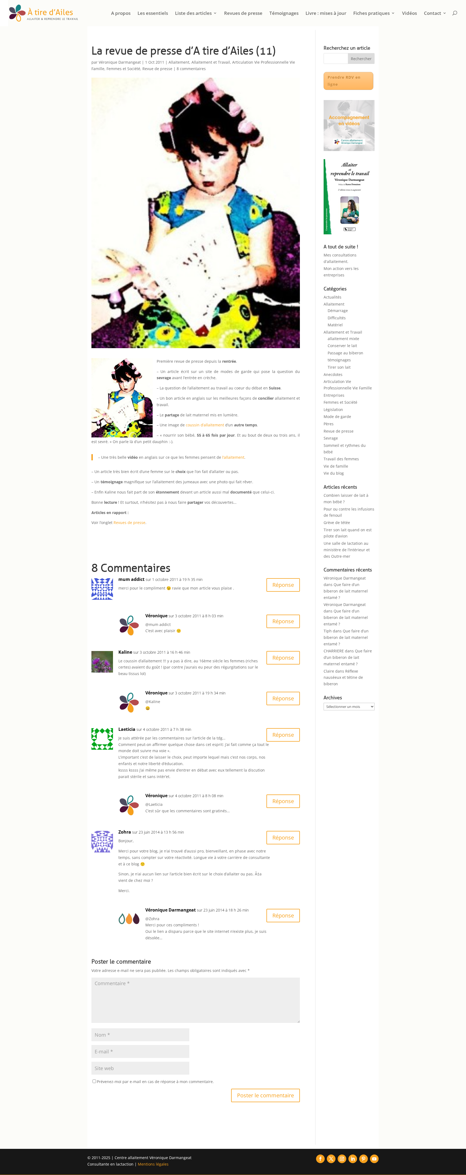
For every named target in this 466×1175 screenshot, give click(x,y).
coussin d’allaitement (205, 424)
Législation (333, 409)
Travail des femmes (341, 458)
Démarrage (338, 310)
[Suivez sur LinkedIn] (352, 1159)
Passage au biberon (345, 352)
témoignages (339, 359)
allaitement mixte (343, 338)
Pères (329, 423)
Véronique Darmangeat (120, 62)
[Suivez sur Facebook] (320, 1159)
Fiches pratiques (371, 13)
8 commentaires (191, 68)
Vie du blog (334, 473)
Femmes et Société (123, 68)
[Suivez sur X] (331, 1159)
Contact (432, 13)
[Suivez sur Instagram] (342, 1159)
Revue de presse (157, 68)
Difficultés (337, 317)
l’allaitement (233, 457)
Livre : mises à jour (326, 13)
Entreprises (334, 395)
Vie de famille (336, 466)
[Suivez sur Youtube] (374, 1159)
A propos (121, 13)
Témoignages (284, 13)
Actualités (332, 297)
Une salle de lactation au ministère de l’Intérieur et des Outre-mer (347, 550)
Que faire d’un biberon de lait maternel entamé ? (346, 591)
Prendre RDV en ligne (344, 81)
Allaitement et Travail (210, 62)
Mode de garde (337, 416)
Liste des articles (193, 13)
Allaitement (179, 62)
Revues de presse (243, 13)
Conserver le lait (342, 345)
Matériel (335, 324)
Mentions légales (153, 1164)
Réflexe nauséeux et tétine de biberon (343, 678)
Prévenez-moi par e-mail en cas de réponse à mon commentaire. (155, 1081)
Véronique (156, 616)
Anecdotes (333, 374)
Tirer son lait (339, 367)
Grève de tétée (337, 522)
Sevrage (331, 438)
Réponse (283, 584)
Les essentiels (153, 13)
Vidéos (409, 13)
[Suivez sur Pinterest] (363, 1159)
